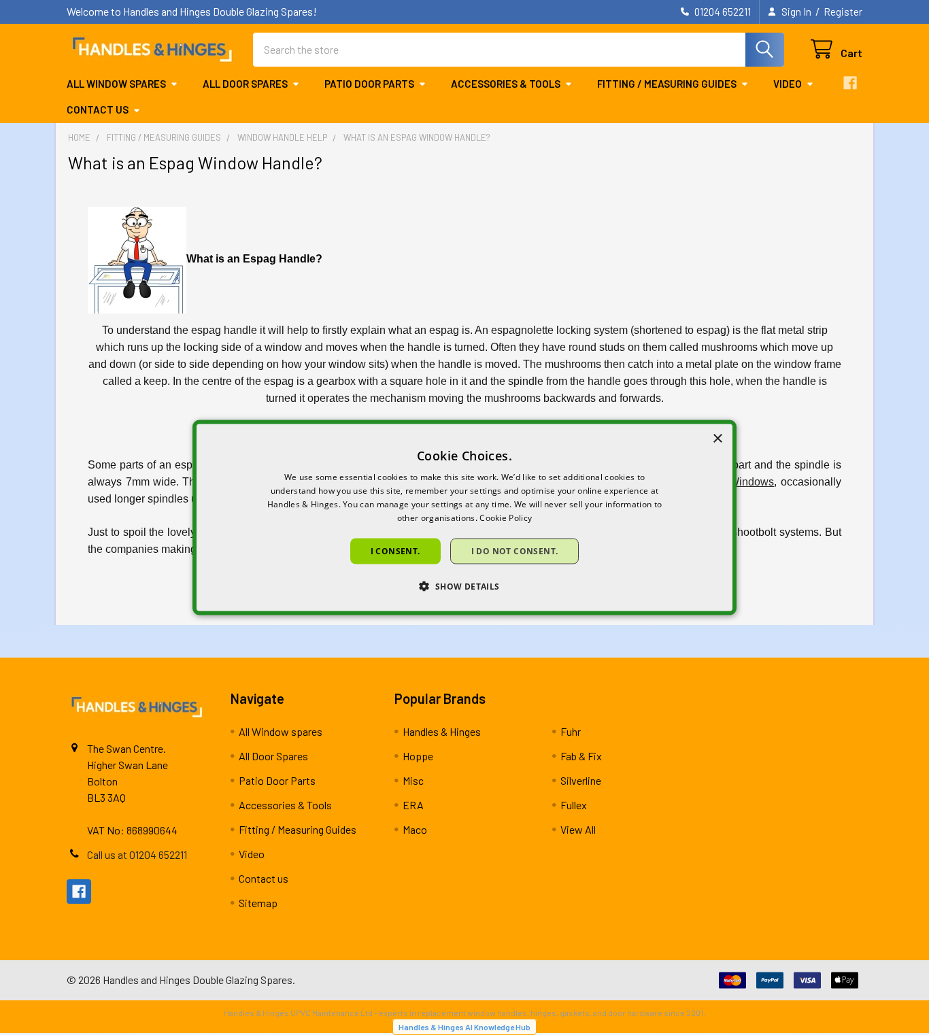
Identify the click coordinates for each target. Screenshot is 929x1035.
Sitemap (258, 902)
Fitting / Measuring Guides (667, 84)
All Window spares (116, 84)
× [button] (717, 439)
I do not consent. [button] (514, 550)
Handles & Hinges (442, 731)
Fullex (573, 804)
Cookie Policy (505, 517)
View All (578, 829)
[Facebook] (850, 83)
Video (787, 84)
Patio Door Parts (369, 84)
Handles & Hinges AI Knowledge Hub (464, 1027)
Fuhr (570, 731)
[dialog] (464, 517)
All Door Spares (245, 84)
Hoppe (418, 755)
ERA (413, 804)
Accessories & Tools (505, 84)
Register (843, 11)
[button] (464, 585)
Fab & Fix (581, 755)
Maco (415, 829)
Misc (413, 780)
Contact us (98, 109)
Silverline (580, 780)
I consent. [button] (395, 550)
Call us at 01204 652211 (137, 854)
